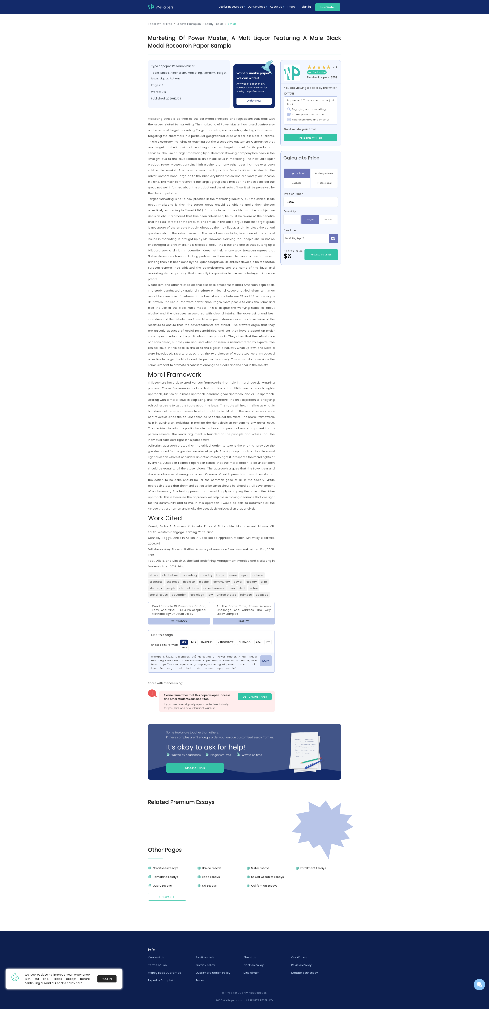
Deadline (289, 230)
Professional (324, 183)
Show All (167, 897)
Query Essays (162, 886)
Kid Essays (209, 886)
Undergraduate (324, 173)
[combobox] (310, 202)
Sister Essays (260, 868)
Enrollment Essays (313, 868)
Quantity (289, 211)
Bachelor (297, 183)
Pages (310, 219)
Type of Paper (293, 193)
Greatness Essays (165, 868)
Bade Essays (211, 877)
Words (328, 219)
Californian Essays (264, 886)
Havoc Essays (212, 868)
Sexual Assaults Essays (267, 877)
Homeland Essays (165, 877)
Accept (107, 978)
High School (297, 173)
